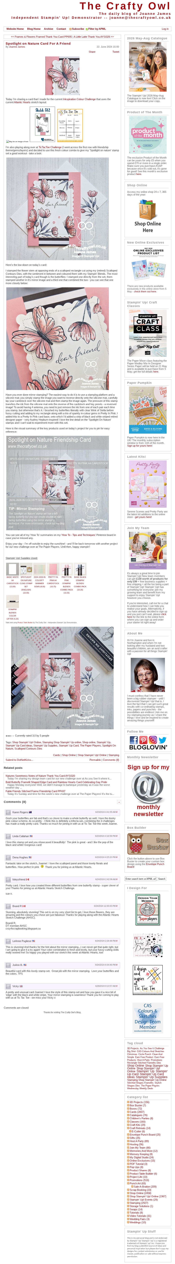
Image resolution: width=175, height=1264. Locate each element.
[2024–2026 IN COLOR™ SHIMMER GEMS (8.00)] (39, 564)
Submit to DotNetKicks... (19, 760)
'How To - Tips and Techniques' (78, 535)
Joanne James (17, 46)
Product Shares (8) (140, 1170)
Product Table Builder (25, 622)
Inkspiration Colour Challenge (79, 99)
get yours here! (143, 517)
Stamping (114, 755)
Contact (61, 29)
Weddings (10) (138, 1222)
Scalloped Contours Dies (28, 748)
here (138, 174)
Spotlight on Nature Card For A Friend (38, 43)
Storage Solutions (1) (141, 1206)
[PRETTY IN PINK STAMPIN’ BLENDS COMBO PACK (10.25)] (66, 564)
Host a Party (143, 1060)
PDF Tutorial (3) (138, 1164)
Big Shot (131, 1051)
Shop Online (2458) (140, 1193)
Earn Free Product (144, 1057)
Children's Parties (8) (141, 1118)
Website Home (15, 29)
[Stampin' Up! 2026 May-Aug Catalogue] (148, 90)
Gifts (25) (135, 1138)
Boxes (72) (136, 1108)
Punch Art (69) (138, 1183)
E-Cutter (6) (138, 1131)
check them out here (145, 291)
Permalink (95, 760)
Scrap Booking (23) (140, 1190)
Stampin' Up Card (69, 745)
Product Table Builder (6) (143, 1173)
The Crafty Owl (125, 6)
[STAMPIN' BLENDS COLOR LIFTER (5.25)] (12, 596)
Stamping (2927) (139, 1203)
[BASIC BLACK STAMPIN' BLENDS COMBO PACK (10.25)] (80, 564)
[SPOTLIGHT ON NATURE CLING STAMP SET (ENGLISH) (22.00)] (26, 564)
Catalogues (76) (138, 1115)
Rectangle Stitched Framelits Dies (144, 1062)
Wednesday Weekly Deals (140, 1088)
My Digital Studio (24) (142, 1157)
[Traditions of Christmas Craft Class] (148, 356)
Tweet (115, 51)
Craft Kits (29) (137, 1125)
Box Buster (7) (138, 1105)
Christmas (132, 1054)
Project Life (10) (138, 1177)
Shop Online (69, 755)
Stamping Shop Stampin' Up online (61, 742)
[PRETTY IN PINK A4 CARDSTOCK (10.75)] (53, 564)
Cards (56, 755)
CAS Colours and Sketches (150, 1051)
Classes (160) (137, 1121)
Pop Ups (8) (136, 1167)
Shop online (88, 742)
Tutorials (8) (136, 1212)
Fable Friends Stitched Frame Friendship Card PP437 (35, 791)
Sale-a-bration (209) (145, 1186)
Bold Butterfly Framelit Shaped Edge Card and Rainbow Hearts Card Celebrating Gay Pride (56, 782)
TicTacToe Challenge (50, 147)
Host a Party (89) (139, 1141)
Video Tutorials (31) (140, 1216)
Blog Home (34, 29)
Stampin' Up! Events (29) (144, 1199)
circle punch (144, 1054)
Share (92, 51)
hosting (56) (136, 1144)
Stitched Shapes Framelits (140, 1082)
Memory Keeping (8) (141, 1154)
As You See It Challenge (152, 1048)
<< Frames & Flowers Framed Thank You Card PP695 (41, 36)
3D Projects (133, 1048)
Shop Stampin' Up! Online (26, 742)
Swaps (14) (136, 1209)
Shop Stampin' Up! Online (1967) (148, 1196)
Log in (165, 29)
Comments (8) (111, 760)
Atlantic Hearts (22, 102)
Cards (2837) (137, 1112)
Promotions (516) (139, 1180)
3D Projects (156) (139, 1102)
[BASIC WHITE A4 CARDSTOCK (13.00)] (12, 564)
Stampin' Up (103, 742)
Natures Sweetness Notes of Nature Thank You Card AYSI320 (40, 775)
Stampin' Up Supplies (45, 745)
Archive (48, 29)
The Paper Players (90, 745)
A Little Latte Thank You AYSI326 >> (94, 36)
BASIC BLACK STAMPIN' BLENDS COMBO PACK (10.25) (80, 583)
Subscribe (78, 29)
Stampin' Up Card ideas (19, 745)
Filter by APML (97, 29)
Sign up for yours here (139, 445)
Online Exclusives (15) (142, 1160)
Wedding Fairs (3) (140, 1219)
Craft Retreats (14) (140, 1128)
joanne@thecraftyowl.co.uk (140, 17)
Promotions (156, 1060)
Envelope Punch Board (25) (145, 1134)
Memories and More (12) (144, 1151)
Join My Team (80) (140, 1147)
